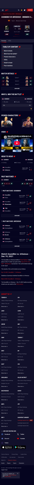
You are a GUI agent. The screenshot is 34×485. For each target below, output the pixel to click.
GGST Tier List (4, 370)
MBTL (2, 404)
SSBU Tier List (4, 343)
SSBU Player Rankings (6, 340)
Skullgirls (4, 377)
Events (2, 463)
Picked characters (10, 57)
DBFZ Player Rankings (6, 353)
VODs (5, 60)
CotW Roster (20, 316)
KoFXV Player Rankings (23, 393)
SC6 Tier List (20, 370)
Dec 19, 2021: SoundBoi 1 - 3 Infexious (11, 272)
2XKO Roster (4, 314)
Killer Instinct (22, 377)
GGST (2, 364)
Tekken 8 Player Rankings (7, 300)
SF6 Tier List (20, 303)
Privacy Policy (15, 454)
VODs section (19, 284)
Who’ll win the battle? (10, 54)
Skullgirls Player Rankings (7, 380)
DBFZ (2, 351)
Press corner (21, 457)
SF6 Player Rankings (22, 300)
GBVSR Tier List (4, 330)
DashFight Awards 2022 (23, 425)
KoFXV (19, 391)
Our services (12, 457)
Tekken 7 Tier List (22, 343)
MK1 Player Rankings (22, 327)
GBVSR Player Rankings (6, 327)
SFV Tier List (20, 410)
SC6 (19, 364)
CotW (19, 311)
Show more (3, 306)
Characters (21, 463)
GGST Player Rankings (6, 367)
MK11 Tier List (4, 423)
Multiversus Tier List (6, 396)
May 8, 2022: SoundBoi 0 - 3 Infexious (11, 279)
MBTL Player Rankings (6, 407)
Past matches (8, 65)
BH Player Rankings (22, 353)
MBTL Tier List (4, 410)
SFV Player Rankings (22, 407)
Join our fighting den (9, 431)
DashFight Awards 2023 (23, 423)
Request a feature (12, 460)
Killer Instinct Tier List (22, 383)
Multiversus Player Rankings (7, 393)
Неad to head (8, 62)
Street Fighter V (24, 259)
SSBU (2, 337)
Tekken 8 (4, 297)
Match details (8, 51)
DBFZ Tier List (4, 356)
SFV (19, 404)
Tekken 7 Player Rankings (23, 340)
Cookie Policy (24, 454)
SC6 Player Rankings (22, 367)
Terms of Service (5, 454)
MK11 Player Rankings (6, 420)
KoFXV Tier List (21, 396)
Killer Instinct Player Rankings (24, 380)
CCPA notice (4, 457)
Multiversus (5, 391)
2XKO (2, 311)
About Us (3, 460)
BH (18, 351)
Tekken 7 (20, 337)
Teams (14, 463)
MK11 (2, 417)
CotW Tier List (21, 314)
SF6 (19, 297)
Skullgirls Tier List (5, 383)
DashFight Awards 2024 (23, 420)
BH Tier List (20, 356)
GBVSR (3, 324)
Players (8, 463)
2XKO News (4, 316)
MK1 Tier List (21, 330)
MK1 (19, 324)
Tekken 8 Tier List (5, 303)
